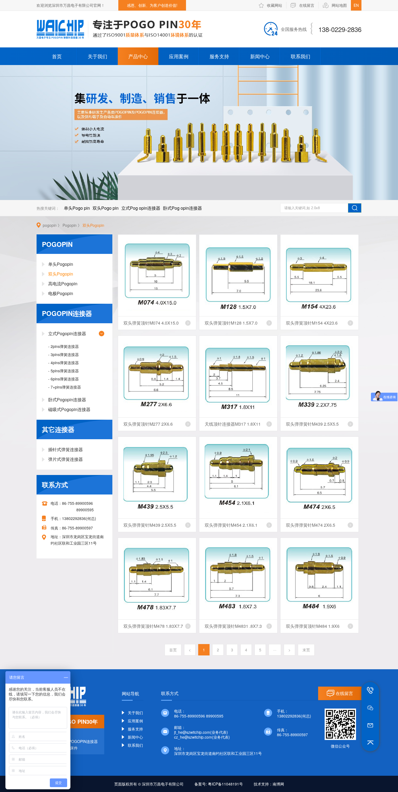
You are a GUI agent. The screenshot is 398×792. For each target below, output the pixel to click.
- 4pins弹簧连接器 (63, 362)
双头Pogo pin (106, 208)
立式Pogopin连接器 (67, 333)
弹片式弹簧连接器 (65, 459)
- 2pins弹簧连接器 (63, 346)
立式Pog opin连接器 (140, 208)
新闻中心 (260, 56)
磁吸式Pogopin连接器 (69, 409)
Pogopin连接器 (67, 313)
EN (356, 5)
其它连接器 (58, 429)
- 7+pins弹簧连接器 (64, 387)
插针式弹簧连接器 (65, 449)
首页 (57, 56)
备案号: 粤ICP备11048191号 (218, 784)
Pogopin (70, 225)
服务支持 (219, 56)
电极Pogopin (60, 293)
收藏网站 (274, 5)
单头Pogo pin (77, 208)
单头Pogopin (60, 264)
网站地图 (339, 5)
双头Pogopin (93, 225)
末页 (306, 649)
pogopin (50, 225)
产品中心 (138, 56)
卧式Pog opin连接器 (182, 208)
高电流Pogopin (62, 283)
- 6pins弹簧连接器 (63, 379)
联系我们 (300, 56)
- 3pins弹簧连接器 (63, 354)
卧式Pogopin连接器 (67, 399)
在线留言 (306, 5)
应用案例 (178, 56)
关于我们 (97, 56)
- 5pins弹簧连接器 (63, 370)
